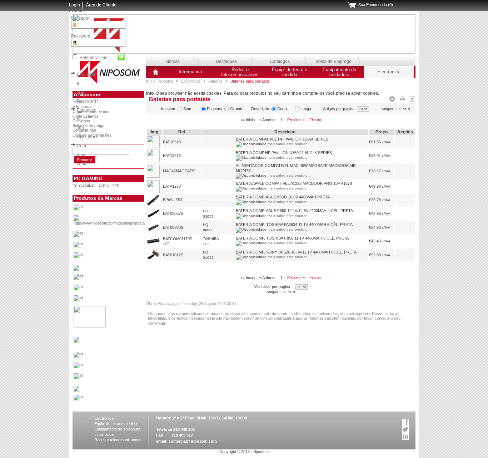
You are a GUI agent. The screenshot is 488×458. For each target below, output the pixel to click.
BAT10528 (172, 142)
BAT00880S (173, 227)
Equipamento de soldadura (339, 72)
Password (80, 36)
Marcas (172, 61)
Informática (190, 71)
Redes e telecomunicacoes (240, 72)
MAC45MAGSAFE (179, 171)
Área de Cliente (101, 5)
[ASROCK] (120, 235)
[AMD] (120, 222)
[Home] (155, 74)
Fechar (76, 10)
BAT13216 (172, 155)
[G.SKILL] (120, 278)
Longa (305, 109)
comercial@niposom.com (193, 441)
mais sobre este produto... (289, 144)
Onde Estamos (86, 116)
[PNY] (76, 390)
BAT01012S (173, 255)
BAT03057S (173, 213)
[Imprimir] (402, 97)
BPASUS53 (172, 200)
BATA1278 (172, 186)
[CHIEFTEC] (120, 257)
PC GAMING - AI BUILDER (96, 186)
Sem (187, 109)
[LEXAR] (76, 341)
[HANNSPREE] (120, 289)
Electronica (388, 71)
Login (74, 5)
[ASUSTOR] (120, 246)
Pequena (214, 109)
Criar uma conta (82, 154)
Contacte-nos (84, 130)
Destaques (226, 61)
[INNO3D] (120, 300)
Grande (236, 109)
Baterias (215, 81)
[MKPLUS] (120, 367)
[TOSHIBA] (120, 399)
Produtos (165, 81)
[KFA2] (90, 326)
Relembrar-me (93, 57)
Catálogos (280, 61)
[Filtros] (392, 97)
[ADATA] (120, 209)
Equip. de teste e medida (289, 72)
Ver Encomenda (352, 5)
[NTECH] (120, 378)
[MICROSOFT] (120, 356)
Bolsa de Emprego (333, 61)
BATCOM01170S (177, 239)
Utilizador (80, 18)
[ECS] (76, 269)
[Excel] (412, 97)
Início (150, 81)
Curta (282, 109)
